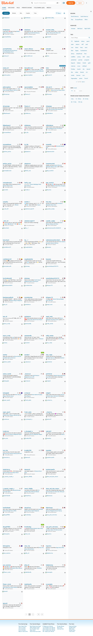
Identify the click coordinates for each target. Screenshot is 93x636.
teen (86, 47)
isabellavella (28, 584)
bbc (72, 72)
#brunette (60, 109)
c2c (87, 72)
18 (71, 41)
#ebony (51, 224)
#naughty (63, 185)
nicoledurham (28, 297)
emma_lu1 (6, 68)
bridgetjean (6, 29)
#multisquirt (35, 281)
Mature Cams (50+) (23, 631)
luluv (47, 68)
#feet (50, 377)
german (80, 60)
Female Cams (72, 627)
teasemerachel (50, 163)
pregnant (86, 60)
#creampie (48, 529)
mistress (73, 66)
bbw (72, 50)
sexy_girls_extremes (52, 527)
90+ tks (80, 102)
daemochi (27, 469)
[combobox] (42, 3)
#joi (18, 415)
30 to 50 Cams (22, 630)
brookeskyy (27, 527)
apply (80, 90)
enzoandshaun (7, 144)
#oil (54, 224)
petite (80, 78)
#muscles (63, 375)
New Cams (59, 627)
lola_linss (48, 202)
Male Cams (71, 629)
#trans (15, 356)
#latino (4, 510)
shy (83, 69)
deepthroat (79, 53)
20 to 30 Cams (22, 629)
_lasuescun (27, 374)
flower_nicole (7, 584)
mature (77, 44)
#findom (16, 204)
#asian (52, 90)
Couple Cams (72, 630)
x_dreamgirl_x (28, 431)
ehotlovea (27, 29)
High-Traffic (87, 28)
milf (82, 44)
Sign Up (71, 3)
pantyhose (73, 60)
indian (76, 72)
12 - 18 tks (78, 99)
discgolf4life (6, 527)
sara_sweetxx (7, 565)
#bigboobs (51, 128)
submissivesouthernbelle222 (53, 240)
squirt (88, 41)
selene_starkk (7, 374)
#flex (15, 510)
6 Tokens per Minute (48, 626)
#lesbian (48, 224)
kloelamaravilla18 (8, 297)
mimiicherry (6, 469)
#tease (28, 319)
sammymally (28, 335)
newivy (5, 354)
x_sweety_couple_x (8, 488)
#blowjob (41, 71)
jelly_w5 (26, 565)
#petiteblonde (8, 50)
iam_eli (5, 316)
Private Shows (60, 626)
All (57, 3)
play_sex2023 (50, 182)
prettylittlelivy (7, 49)
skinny (72, 53)
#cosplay (40, 394)
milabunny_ (27, 125)
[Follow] (22, 18)
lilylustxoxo (49, 507)
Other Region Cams (35, 627)
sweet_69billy (28, 488)
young (78, 56)
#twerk (34, 319)
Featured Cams (72, 626)
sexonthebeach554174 (52, 278)
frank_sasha (27, 412)
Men (21, 13)
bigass (76, 50)
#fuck (57, 224)
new (72, 47)
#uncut (12, 510)
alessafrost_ (27, 507)
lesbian (79, 63)
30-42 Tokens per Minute (49, 629)
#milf (34, 375)
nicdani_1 (27, 202)
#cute (47, 377)
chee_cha (27, 546)
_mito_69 (5, 221)
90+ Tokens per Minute (48, 631)
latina (76, 47)
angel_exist (49, 316)
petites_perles (7, 163)
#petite (8, 185)
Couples (28, 13)
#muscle (48, 549)
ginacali (5, 603)
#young (37, 32)
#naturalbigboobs (7, 51)
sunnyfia (5, 202)
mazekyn (48, 450)
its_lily (26, 144)
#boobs (18, 31)
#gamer (29, 396)
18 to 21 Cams (22, 627)
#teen (11, 32)
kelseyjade (6, 393)
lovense (78, 75)
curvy (78, 66)
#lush (25, 472)
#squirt (29, 32)
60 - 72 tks (73, 102)
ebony (82, 41)
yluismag (27, 278)
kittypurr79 (49, 297)
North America (74, 16)
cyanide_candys (50, 221)
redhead (84, 66)
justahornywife (50, 469)
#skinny (51, 32)
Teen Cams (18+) (23, 626)
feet (85, 53)
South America (84, 16)
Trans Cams (72, 631)
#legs (7, 587)
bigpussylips (74, 78)
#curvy (30, 377)
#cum (38, 319)
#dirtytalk (48, 357)
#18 (59, 32)
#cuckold (32, 71)
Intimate (73, 28)
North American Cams (35, 626)
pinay (88, 56)
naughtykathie (28, 259)
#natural (52, 243)
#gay (57, 547)
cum (83, 75)
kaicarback (6, 240)
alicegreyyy (6, 106)
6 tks (72, 99)
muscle (79, 69)
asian (72, 44)
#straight (8, 510)
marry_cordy (6, 335)
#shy (54, 32)
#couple (7, 90)
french (86, 78)
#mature (37, 375)
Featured (6, 13)
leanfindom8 (6, 507)
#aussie (8, 32)
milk (84, 56)
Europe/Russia (78, 19)
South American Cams (35, 631)
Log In (80, 3)
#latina (47, 128)
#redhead (26, 491)
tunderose (6, 431)
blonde (82, 72)
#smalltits (37, 71)
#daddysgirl (36, 184)
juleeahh (48, 49)
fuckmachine (84, 50)
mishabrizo (27, 316)
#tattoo (26, 510)
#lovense (56, 90)
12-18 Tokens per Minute (49, 627)
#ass (19, 224)
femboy (73, 69)
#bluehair (62, 357)
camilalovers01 (7, 259)
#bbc (42, 69)
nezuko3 (26, 354)
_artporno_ (49, 412)
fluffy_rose (27, 182)
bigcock (73, 63)
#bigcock (12, 90)
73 (38, 614)
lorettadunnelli (7, 278)
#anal (53, 109)
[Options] (64, 13)
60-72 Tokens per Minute (49, 630)
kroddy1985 (27, 450)
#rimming (48, 491)
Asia (72, 19)
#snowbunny (14, 50)
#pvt (54, 185)
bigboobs (77, 41)
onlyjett (48, 393)
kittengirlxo (6, 546)
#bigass (4, 32)
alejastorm (27, 163)
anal (87, 44)
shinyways (49, 106)
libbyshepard (6, 125)
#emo (25, 396)
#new (48, 32)
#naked (15, 587)
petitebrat (49, 374)
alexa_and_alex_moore (52, 488)
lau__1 (26, 240)
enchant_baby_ (50, 29)
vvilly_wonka (49, 335)
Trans (35, 13)
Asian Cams (32, 630)
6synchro (48, 546)
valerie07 (48, 431)
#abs (11, 185)
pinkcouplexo (7, 87)
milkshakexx (49, 125)
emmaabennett (7, 182)
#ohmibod (33, 32)
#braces (29, 185)
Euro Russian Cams (34, 629)
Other (86, 19)
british (84, 63)
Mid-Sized (79, 28)
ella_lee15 (49, 87)
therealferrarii (28, 68)
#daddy (4, 415)
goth (89, 63)
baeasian (48, 259)
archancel (27, 393)
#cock (60, 547)
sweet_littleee (28, 49)
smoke (72, 75)
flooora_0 (27, 106)
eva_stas (5, 450)
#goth (33, 510)
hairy (81, 47)
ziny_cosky (49, 354)
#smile (35, 280)
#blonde (5, 185)
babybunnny (49, 565)
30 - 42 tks (85, 99)
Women (14, 13)
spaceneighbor (28, 87)
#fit (16, 224)
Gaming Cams (60, 629)
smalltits (73, 56)
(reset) (75, 88)
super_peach (6, 412)
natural (88, 69)
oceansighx (49, 584)
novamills (48, 144)
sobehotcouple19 (29, 221)
